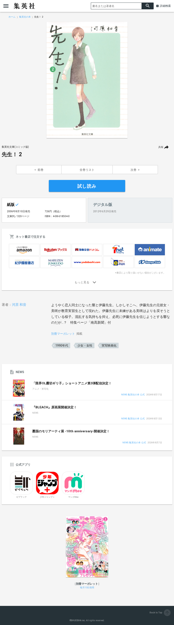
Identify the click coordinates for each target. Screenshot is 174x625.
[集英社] (24, 6)
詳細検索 (165, 5)
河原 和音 (19, 305)
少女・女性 (84, 345)
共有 (160, 147)
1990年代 (61, 345)
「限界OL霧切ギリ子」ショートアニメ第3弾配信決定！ (72, 383)
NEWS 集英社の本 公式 (133, 395)
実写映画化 (109, 345)
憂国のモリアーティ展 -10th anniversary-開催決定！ (71, 431)
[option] (87, 80)
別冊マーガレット (63, 333)
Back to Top (160, 612)
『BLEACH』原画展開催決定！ (54, 407)
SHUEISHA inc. (78, 620)
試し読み (87, 186)
